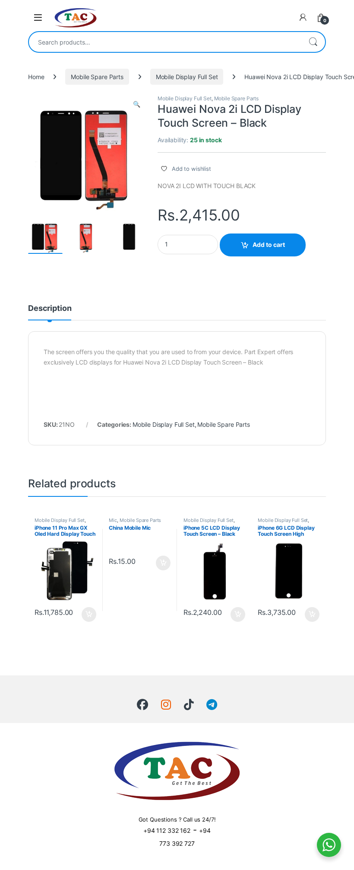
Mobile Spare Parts (97, 76)
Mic (113, 520)
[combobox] (165, 42)
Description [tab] (49, 308)
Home (36, 76)
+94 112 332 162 (166, 830)
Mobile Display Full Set (187, 76)
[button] (136, 104)
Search (313, 42)
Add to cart (269, 244)
